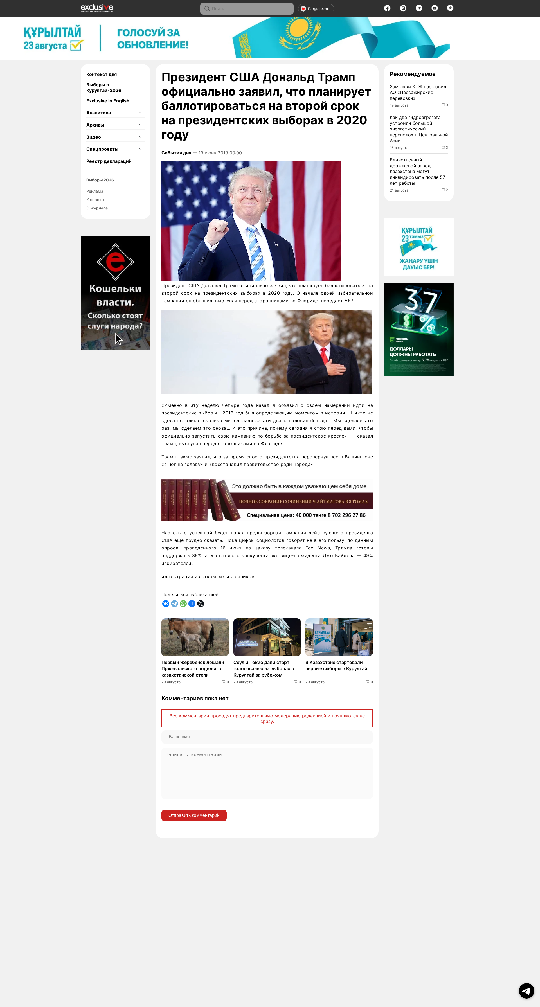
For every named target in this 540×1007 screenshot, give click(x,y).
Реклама (94, 191)
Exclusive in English (107, 100)
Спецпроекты (102, 149)
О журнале (97, 208)
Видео (93, 137)
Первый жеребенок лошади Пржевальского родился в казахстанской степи (192, 668)
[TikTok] (450, 9)
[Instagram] (403, 10)
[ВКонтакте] (165, 603)
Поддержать (319, 8)
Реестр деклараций (109, 161)
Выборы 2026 (100, 179)
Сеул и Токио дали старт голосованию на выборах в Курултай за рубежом (263, 668)
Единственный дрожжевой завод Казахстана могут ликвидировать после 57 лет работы (417, 171)
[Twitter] (200, 603)
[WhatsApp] (183, 603)
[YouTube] (434, 10)
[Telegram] (419, 9)
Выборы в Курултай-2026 (104, 87)
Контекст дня (101, 74)
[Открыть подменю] (140, 112)
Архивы (95, 125)
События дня (176, 153)
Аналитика (98, 113)
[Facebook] (387, 10)
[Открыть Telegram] (526, 991)
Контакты (95, 199)
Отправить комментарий (194, 815)
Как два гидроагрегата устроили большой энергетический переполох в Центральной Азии (419, 128)
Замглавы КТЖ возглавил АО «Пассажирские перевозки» (418, 92)
